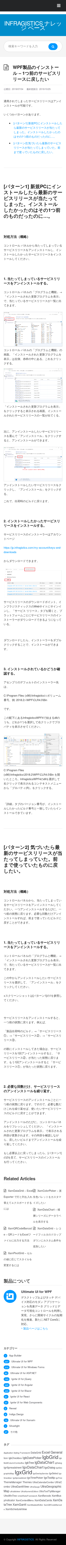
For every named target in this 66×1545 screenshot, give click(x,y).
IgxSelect (53, 1473)
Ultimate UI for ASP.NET (23, 1373)
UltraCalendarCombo (43, 1482)
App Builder (15, 1355)
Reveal (12, 1408)
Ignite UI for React (20, 1396)
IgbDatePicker (32, 1457)
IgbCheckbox (15, 1458)
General (56, 1452)
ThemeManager (13, 1482)
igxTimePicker (35, 1477)
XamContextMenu (25, 1500)
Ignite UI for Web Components (26, 1402)
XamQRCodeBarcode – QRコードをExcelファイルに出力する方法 (18, 1234)
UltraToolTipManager (49, 1491)
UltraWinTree (10, 1495)
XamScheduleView (16, 1509)
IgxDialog (49, 1467)
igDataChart (44, 1462)
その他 (13, 1431)
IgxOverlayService (40, 1473)
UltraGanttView (20, 1486)
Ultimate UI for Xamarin (22, 1420)
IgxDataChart (32, 1466)
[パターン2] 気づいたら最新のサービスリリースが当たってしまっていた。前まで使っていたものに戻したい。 (37, 147)
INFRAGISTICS (25, 1539)
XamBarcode (44, 1495)
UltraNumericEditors (29, 1491)
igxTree (59, 1477)
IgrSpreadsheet (13, 1467)
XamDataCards (43, 1500)
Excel (46, 1452)
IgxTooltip (49, 1477)
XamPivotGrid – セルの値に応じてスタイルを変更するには (18, 1259)
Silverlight (14, 1426)
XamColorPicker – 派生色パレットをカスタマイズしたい (47, 1196)
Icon (6, 1458)
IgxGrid (23, 1472)
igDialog (58, 1463)
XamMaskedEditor (35, 1504)
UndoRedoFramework (27, 1495)
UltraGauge (35, 1486)
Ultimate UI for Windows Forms (28, 1367)
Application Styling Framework (17, 1452)
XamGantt (19, 1504)
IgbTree (29, 1462)
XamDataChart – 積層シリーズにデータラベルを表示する (47, 1215)
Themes (27, 1482)
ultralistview (15, 1491)
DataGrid (36, 1452)
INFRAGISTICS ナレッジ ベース (33, 25)
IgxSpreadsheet (19, 1477)
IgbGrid (50, 1456)
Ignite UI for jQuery (21, 1379)
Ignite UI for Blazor (21, 1390)
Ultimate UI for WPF (36, 1291)
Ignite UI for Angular (22, 1385)
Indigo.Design (16, 1414)
